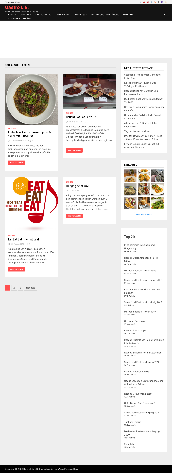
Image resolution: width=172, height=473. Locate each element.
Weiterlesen (17, 163)
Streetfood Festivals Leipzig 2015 (142, 412)
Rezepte (11, 14)
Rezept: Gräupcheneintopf (138, 393)
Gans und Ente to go (135, 321)
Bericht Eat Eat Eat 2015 (81, 117)
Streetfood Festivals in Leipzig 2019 (143, 302)
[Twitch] (162, 2)
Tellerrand (62, 14)
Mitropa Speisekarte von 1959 (140, 270)
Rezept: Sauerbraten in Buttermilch (143, 352)
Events (69, 113)
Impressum (81, 14)
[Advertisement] (86, 39)
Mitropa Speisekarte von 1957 (140, 311)
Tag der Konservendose (136, 131)
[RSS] (155, 2)
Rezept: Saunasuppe (135, 330)
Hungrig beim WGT (78, 186)
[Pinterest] (148, 2)
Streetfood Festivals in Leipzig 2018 (143, 280)
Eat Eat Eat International (23, 239)
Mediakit (128, 14)
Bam (76, 469)
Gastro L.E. (17, 7)
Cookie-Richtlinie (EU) (19, 18)
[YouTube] (145, 2)
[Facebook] (141, 2)
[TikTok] (158, 2)
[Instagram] (152, 2)
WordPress (64, 469)
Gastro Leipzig (43, 14)
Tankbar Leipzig (132, 422)
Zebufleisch (130, 444)
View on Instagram (144, 214)
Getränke (25, 14)
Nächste (30, 287)
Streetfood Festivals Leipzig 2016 (142, 362)
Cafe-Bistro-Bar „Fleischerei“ (139, 403)
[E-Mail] (165, 2)
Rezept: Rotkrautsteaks (136, 371)
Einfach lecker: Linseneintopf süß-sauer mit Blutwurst (29, 134)
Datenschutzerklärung (105, 14)
